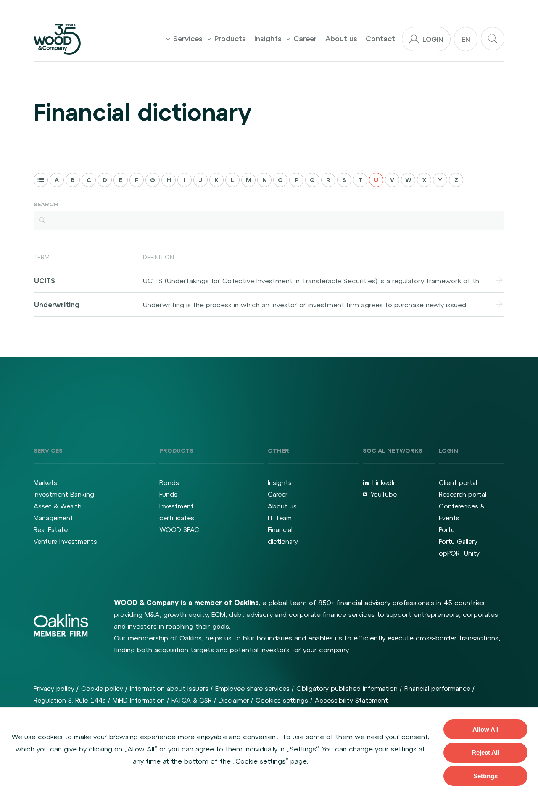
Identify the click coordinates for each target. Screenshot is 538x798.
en (466, 39)
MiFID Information (139, 700)
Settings (485, 776)
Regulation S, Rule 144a (70, 700)
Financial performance (437, 688)
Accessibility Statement (351, 700)
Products (230, 38)
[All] (41, 180)
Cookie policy (102, 688)
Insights (268, 38)
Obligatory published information (347, 688)
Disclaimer (234, 700)
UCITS (44, 280)
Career (305, 38)
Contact (380, 38)
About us (341, 38)
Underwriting (56, 304)
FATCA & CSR (191, 700)
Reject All (485, 752)
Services (188, 38)
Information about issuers (169, 688)
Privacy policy (54, 688)
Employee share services (252, 688)
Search (46, 204)
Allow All (485, 729)
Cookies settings (282, 700)
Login (432, 39)
